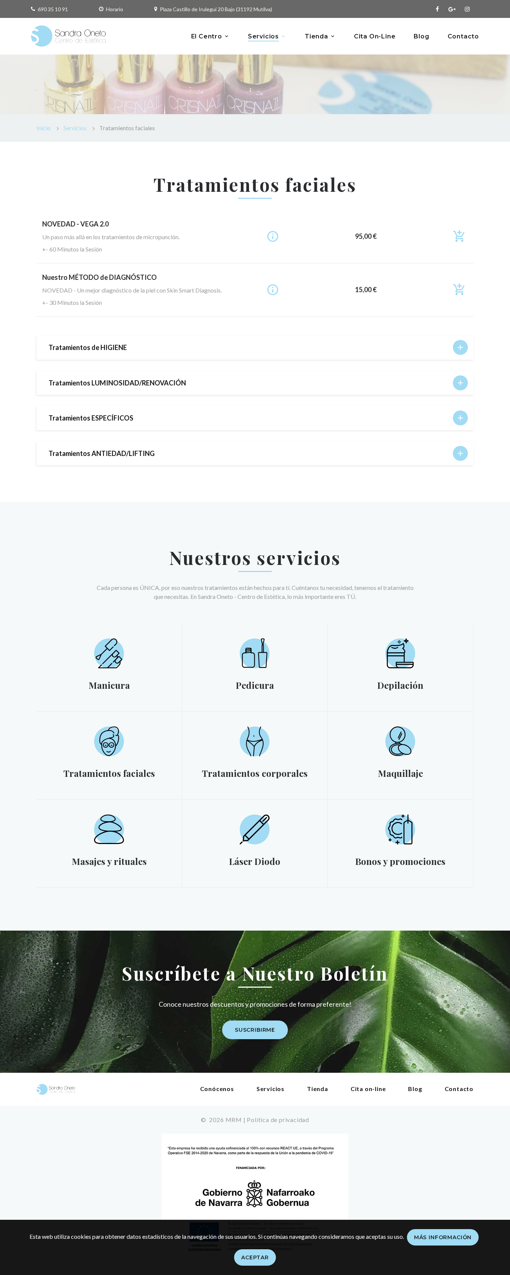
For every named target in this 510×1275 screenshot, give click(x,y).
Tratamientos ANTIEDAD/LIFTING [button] (102, 453)
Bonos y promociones (400, 861)
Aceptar (255, 1257)
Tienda (316, 36)
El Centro (206, 36)
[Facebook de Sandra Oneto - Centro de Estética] (437, 9)
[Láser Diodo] (255, 828)
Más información (443, 1237)
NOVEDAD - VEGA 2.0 (75, 224)
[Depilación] (400, 652)
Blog (421, 36)
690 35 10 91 (53, 9)
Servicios (263, 36)
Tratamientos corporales (255, 773)
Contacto (463, 36)
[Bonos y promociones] (400, 828)
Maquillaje (400, 773)
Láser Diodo (254, 861)
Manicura (109, 685)
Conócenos (217, 1088)
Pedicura (255, 685)
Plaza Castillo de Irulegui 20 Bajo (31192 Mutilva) (216, 9)
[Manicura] (109, 652)
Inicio (44, 127)
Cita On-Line (375, 36)
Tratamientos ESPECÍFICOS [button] (91, 418)
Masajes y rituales (109, 861)
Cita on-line (368, 1088)
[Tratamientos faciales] (109, 740)
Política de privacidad (278, 1119)
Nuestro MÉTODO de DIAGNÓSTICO (99, 277)
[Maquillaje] (400, 740)
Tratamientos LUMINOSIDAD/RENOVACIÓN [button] (117, 383)
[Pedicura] (254, 652)
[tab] (255, 347)
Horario (114, 9)
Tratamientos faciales (109, 773)
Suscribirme (255, 1029)
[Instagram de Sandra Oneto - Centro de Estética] (467, 9)
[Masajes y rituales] (109, 828)
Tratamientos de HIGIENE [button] (88, 347)
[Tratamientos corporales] (255, 740)
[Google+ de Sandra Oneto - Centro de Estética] (451, 9)
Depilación (400, 685)
